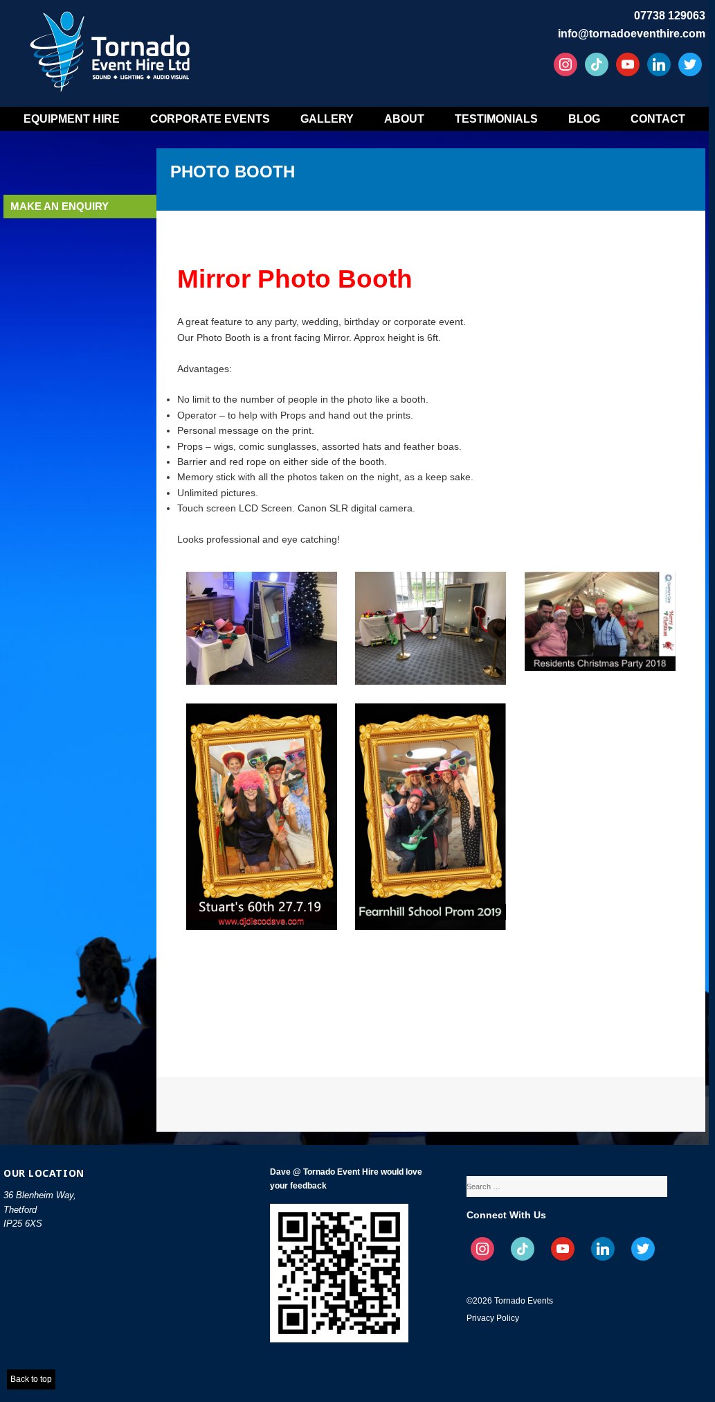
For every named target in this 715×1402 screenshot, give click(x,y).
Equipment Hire (72, 119)
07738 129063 (669, 15)
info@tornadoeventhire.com (631, 34)
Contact (658, 119)
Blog (584, 119)
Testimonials (496, 119)
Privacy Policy (493, 1318)
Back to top (31, 1379)
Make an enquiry (59, 206)
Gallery (327, 119)
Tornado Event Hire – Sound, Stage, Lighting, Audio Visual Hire (112, 47)
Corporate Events (210, 119)
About (404, 119)
